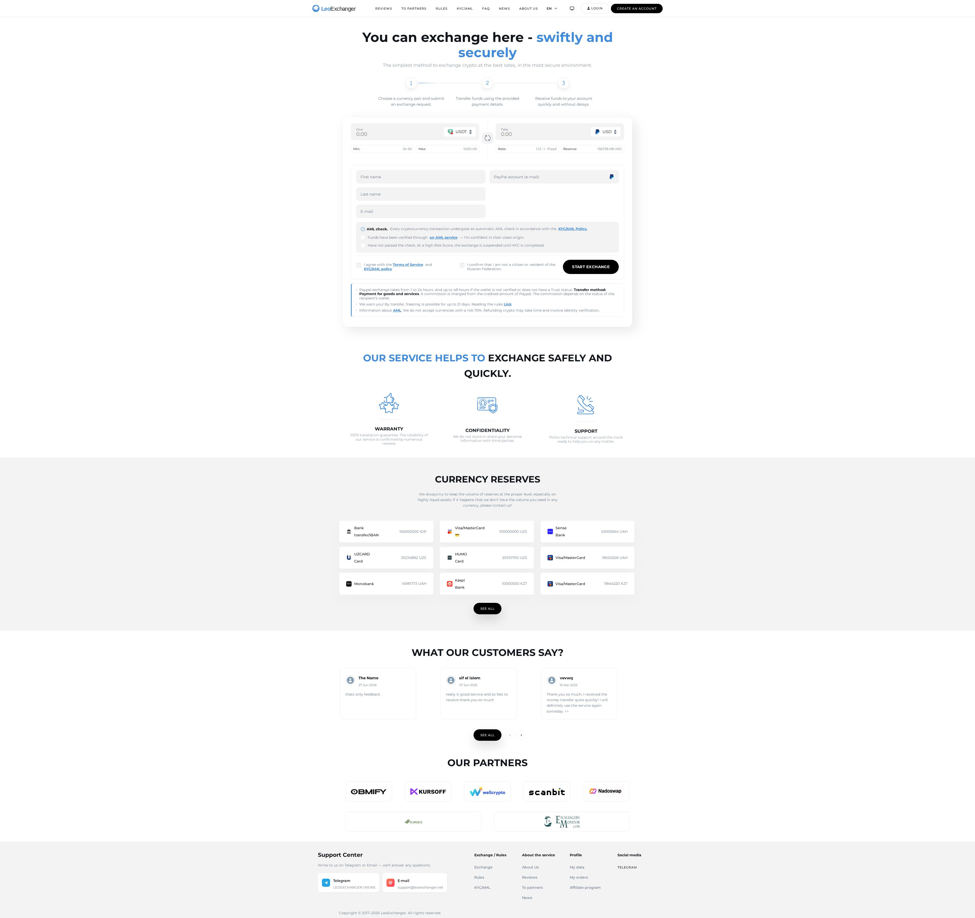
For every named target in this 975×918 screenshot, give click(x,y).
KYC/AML (465, 8)
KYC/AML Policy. (573, 229)
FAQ (486, 8)
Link (508, 304)
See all (487, 608)
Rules (441, 8)
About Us (528, 8)
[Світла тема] (572, 8)
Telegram (627, 867)
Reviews (383, 8)
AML (397, 310)
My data (577, 867)
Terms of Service (408, 265)
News (504, 8)
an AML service (444, 237)
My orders (579, 877)
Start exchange (591, 266)
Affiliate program (585, 887)
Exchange (483, 867)
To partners (413, 8)
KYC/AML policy (378, 269)
